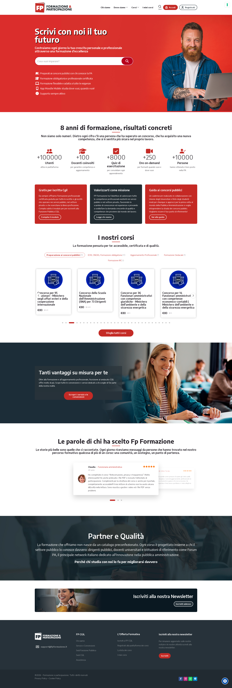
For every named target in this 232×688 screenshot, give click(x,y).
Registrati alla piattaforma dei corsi (132, 645)
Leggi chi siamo (104, 217)
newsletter (170, 647)
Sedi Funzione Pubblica (86, 650)
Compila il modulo (50, 217)
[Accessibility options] (225, 681)
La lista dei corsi (124, 650)
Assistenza (81, 660)
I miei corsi (122, 655)
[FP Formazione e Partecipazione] (54, 7)
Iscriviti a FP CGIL (125, 640)
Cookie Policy (55, 678)
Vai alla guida (157, 217)
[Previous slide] (49, 396)
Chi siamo (80, 641)
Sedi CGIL (80, 655)
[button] (62, 322)
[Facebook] (181, 679)
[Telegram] (195, 679)
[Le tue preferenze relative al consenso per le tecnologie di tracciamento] (227, 4)
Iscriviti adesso (183, 604)
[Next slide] (107, 396)
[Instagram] (186, 679)
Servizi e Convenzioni (85, 645)
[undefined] (38, 295)
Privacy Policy (41, 678)
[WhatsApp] (190, 679)
